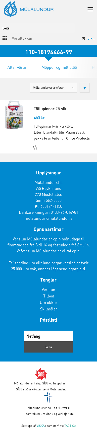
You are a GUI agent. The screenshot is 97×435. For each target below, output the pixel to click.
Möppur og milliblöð (59, 67)
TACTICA (70, 426)
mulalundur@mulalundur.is (49, 218)
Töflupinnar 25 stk (50, 108)
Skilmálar (48, 308)
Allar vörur (17, 67)
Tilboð (48, 295)
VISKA (41, 426)
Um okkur (48, 302)
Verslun (48, 289)
